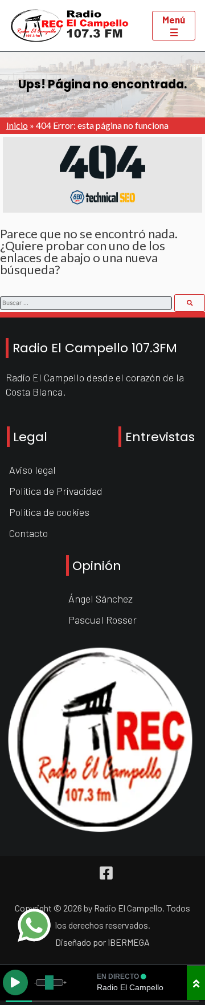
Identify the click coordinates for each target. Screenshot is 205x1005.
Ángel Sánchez (100, 598)
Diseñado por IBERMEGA (102, 942)
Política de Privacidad (55, 491)
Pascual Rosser (102, 619)
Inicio (17, 125)
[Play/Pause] (15, 982)
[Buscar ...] (189, 302)
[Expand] (196, 982)
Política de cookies (49, 512)
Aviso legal (32, 469)
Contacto (28, 533)
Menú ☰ (173, 26)
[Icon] (106, 873)
